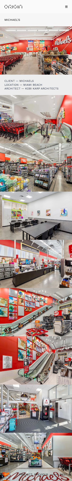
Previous (41, 474)
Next (64, 474)
